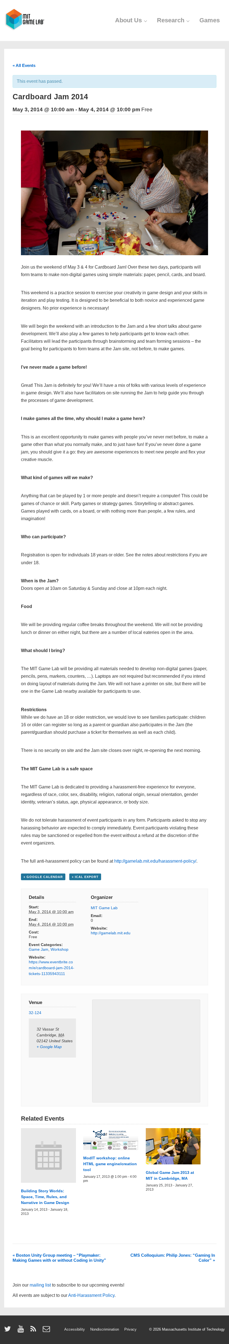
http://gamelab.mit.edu (110, 933)
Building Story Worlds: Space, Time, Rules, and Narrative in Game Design (45, 1197)
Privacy (130, 1329)
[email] (47, 1331)
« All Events (24, 65)
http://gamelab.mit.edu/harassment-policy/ (155, 861)
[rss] (34, 1331)
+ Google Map (49, 1046)
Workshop (59, 949)
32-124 (35, 1012)
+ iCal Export (85, 877)
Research (170, 20)
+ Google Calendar (43, 877)
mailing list (40, 1285)
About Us (128, 20)
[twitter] (8, 1331)
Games (209, 20)
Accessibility (74, 1329)
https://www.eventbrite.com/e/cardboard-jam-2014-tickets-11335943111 (51, 968)
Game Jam (38, 949)
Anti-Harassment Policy (91, 1295)
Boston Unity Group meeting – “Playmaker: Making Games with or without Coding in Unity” (59, 1258)
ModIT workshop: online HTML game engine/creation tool (110, 1164)
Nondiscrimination (104, 1329)
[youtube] (22, 1331)
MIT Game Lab (104, 908)
